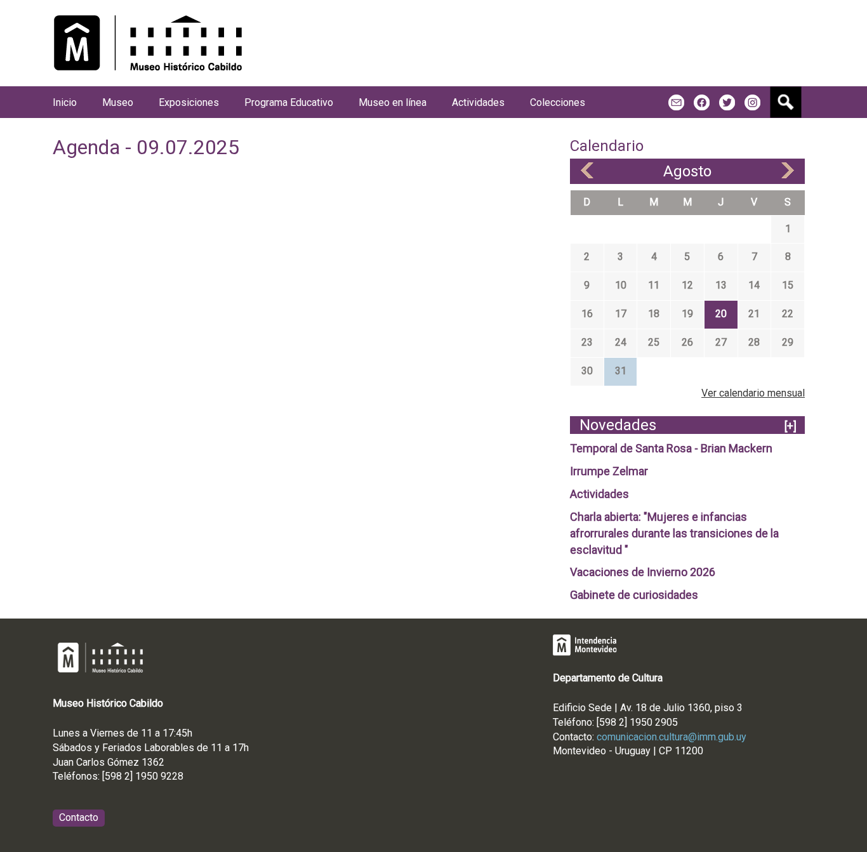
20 (721, 314)
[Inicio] (148, 43)
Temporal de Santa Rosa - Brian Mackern (671, 448)
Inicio (65, 102)
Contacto (78, 817)
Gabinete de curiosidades (634, 594)
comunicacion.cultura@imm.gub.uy (671, 737)
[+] (790, 426)
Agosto (687, 171)
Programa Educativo (288, 102)
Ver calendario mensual (753, 393)
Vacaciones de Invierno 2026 (642, 572)
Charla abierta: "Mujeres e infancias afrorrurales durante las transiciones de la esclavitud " (674, 533)
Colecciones (557, 102)
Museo (117, 102)
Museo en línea (393, 102)
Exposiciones (189, 102)
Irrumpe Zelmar (609, 471)
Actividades (599, 494)
